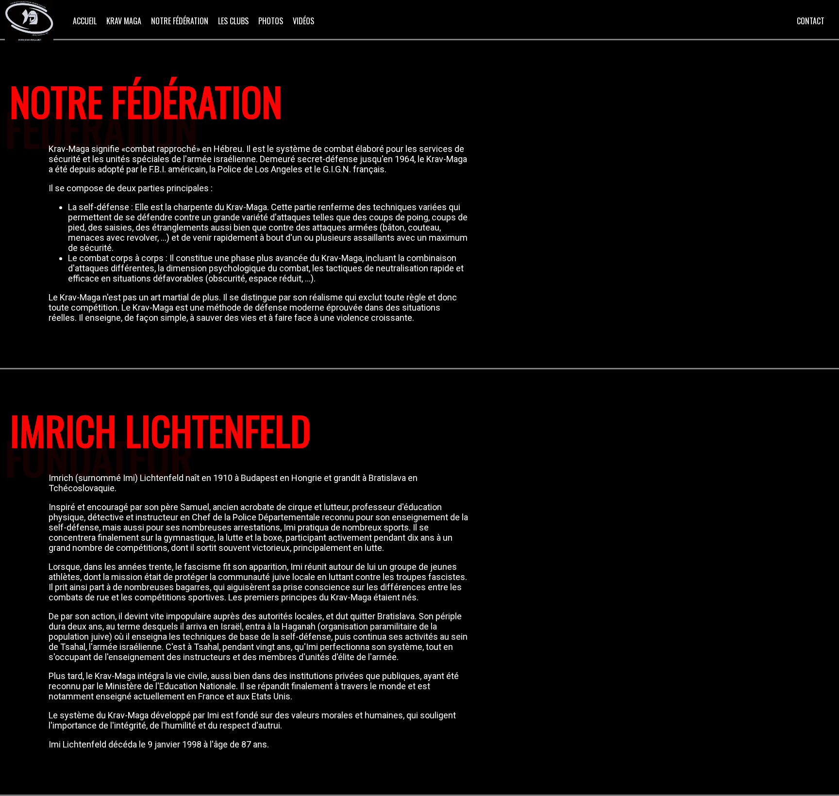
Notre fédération (179, 21)
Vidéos (303, 21)
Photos (270, 21)
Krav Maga (123, 21)
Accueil (85, 21)
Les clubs (233, 21)
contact (810, 21)
